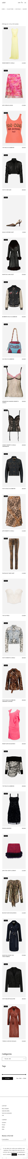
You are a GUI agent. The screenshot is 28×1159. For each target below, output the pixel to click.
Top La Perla (5, 615)
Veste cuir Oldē (6, 190)
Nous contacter (5, 1108)
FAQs (3, 1129)
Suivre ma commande (7, 1113)
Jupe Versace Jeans (7, 105)
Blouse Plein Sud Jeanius (9, 913)
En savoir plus (21, 1154)
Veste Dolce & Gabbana (8, 488)
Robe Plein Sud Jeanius (8, 743)
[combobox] (14, 1059)
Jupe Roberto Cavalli (8, 531)
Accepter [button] (14, 1154)
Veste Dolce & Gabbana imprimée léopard (8, 700)
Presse (3, 1124)
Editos (3, 1127)
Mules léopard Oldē (8, 232)
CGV (3, 1115)
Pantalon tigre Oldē (8, 573)
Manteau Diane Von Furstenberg (8, 956)
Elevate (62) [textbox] (14, 1058)
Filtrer (7, 1078)
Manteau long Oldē (8, 274)
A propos (4, 1122)
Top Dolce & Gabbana (8, 147)
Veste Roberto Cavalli (8, 657)
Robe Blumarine (6, 828)
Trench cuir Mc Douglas (9, 1041)
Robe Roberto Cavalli (8, 63)
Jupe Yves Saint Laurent (9, 870)
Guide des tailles (5, 1111)
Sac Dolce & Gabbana (8, 359)
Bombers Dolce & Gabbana (9, 316)
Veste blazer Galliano (8, 998)
